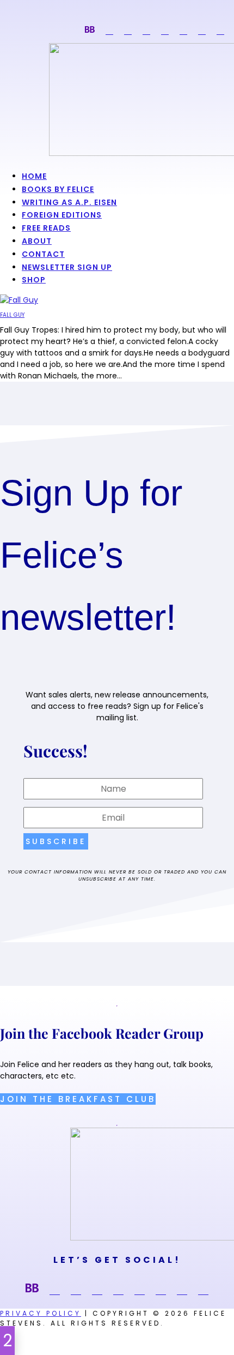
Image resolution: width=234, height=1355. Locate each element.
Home (34, 176)
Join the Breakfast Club (78, 1099)
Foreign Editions (62, 214)
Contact (43, 254)
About (37, 241)
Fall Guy (12, 315)
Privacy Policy (40, 1313)
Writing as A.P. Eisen (69, 202)
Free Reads (46, 227)
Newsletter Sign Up (67, 267)
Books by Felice (58, 189)
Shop (34, 279)
